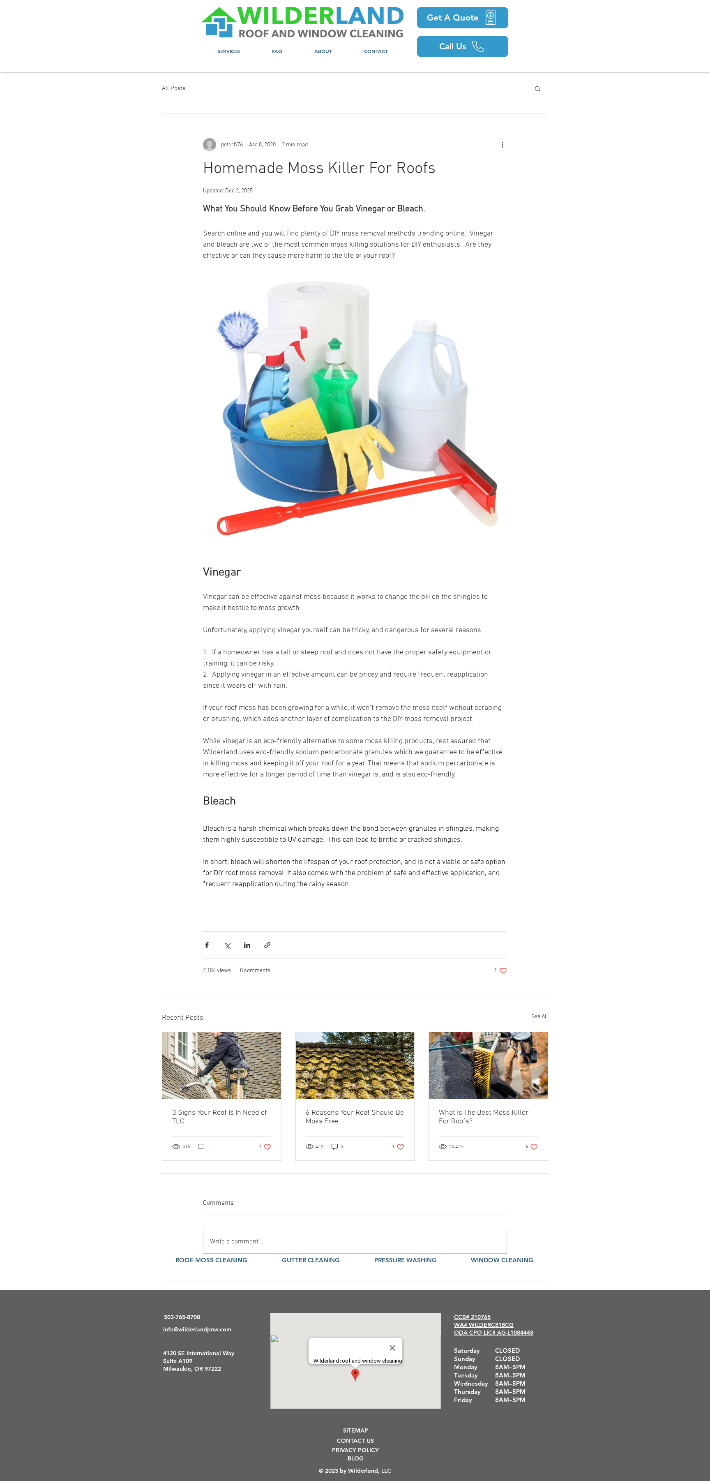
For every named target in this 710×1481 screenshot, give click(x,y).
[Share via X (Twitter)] (227, 945)
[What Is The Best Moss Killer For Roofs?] (488, 1065)
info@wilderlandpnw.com (197, 1329)
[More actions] (502, 145)
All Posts (173, 88)
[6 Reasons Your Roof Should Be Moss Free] (355, 1065)
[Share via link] (267, 945)
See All (539, 1016)
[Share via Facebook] (207, 945)
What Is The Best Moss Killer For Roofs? (483, 1117)
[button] (228, 51)
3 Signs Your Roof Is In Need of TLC (219, 1117)
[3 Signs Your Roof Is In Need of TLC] (221, 1065)
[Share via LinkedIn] (247, 945)
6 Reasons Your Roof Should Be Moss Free (355, 1117)
